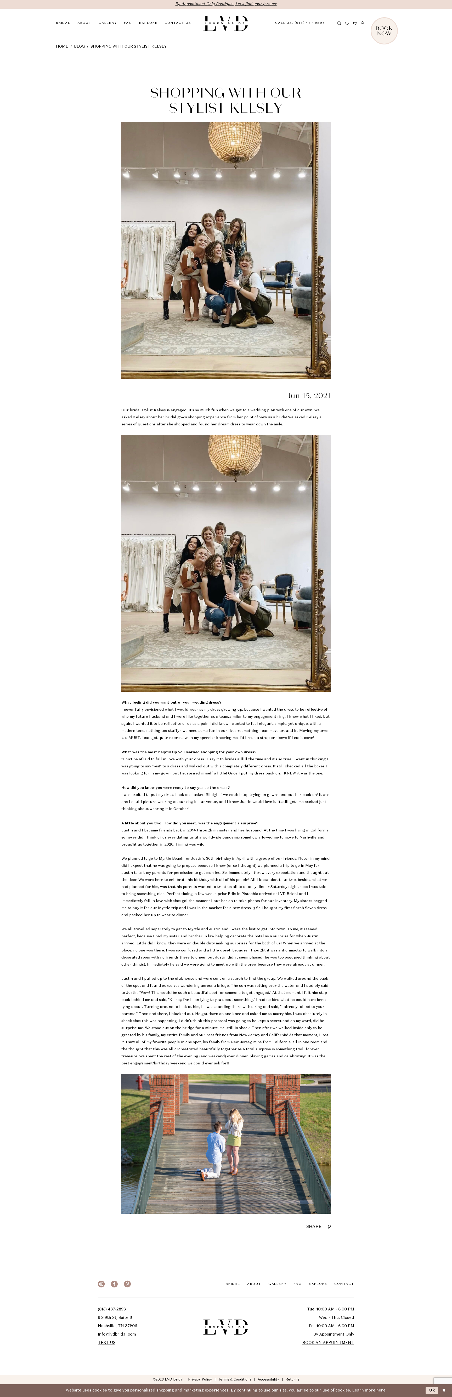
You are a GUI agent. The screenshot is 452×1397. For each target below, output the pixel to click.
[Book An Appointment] (396, 23)
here (381, 1390)
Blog (79, 46)
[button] (355, 23)
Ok (432, 1390)
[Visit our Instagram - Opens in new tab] (101, 1284)
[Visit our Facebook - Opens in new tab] (114, 1284)
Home (62, 46)
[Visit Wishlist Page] (347, 23)
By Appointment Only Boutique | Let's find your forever (226, 4)
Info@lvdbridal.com (117, 1334)
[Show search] (339, 23)
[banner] (226, 23)
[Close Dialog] (444, 1390)
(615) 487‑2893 (112, 1309)
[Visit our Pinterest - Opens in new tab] (127, 1284)
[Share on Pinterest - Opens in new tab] (329, 1227)
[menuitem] (304, 23)
